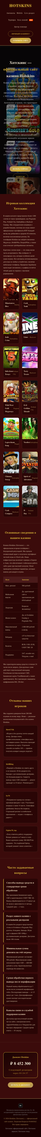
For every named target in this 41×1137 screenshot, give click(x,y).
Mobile (20, 13)
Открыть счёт (20, 40)
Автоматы (11, 13)
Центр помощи (20, 26)
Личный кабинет (20, 34)
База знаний (24, 20)
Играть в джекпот (20, 1085)
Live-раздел (29, 13)
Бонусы (20, 176)
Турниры (12, 20)
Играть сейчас (20, 169)
